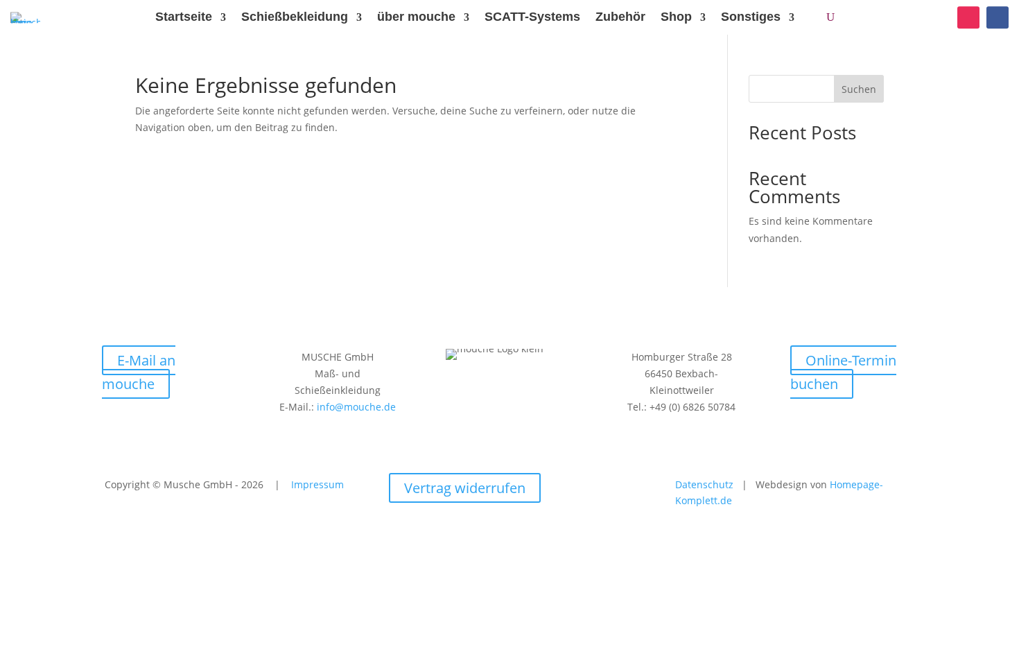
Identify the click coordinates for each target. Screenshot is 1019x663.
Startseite (183, 17)
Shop (676, 17)
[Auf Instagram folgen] (968, 17)
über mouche (416, 17)
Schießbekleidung (294, 17)
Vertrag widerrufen (464, 488)
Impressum (317, 484)
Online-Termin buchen (843, 372)
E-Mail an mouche (138, 372)
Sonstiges (751, 17)
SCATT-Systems (532, 17)
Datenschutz (708, 484)
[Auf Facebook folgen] (997, 17)
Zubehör (620, 17)
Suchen (859, 89)
